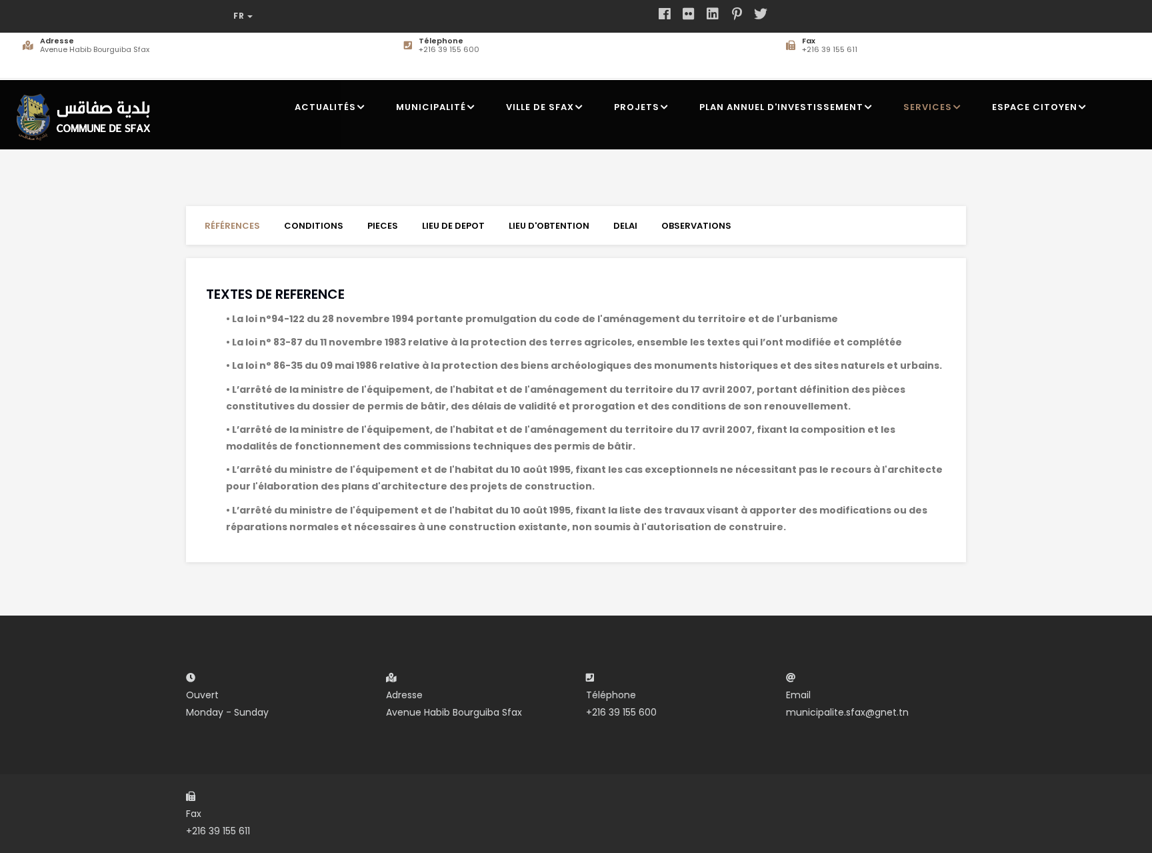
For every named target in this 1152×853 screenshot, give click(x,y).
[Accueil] (87, 111)
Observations (696, 225)
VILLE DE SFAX (540, 107)
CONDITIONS (313, 225)
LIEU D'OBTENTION (549, 225)
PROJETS (636, 107)
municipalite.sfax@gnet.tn (847, 712)
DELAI (625, 225)
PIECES (382, 225)
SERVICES (927, 107)
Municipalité (431, 107)
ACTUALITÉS (325, 107)
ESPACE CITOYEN (1034, 107)
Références (232, 225)
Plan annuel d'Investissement (781, 107)
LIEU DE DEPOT (453, 225)
